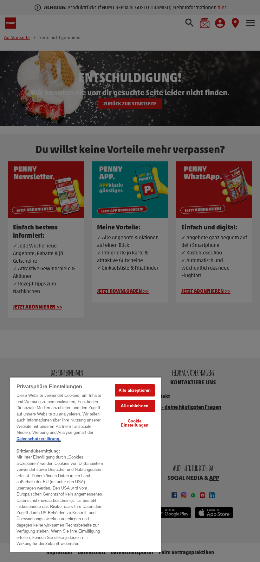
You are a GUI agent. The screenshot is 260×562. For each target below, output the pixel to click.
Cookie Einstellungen (135, 423)
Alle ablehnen (134, 405)
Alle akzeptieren (135, 390)
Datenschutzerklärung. (38, 438)
